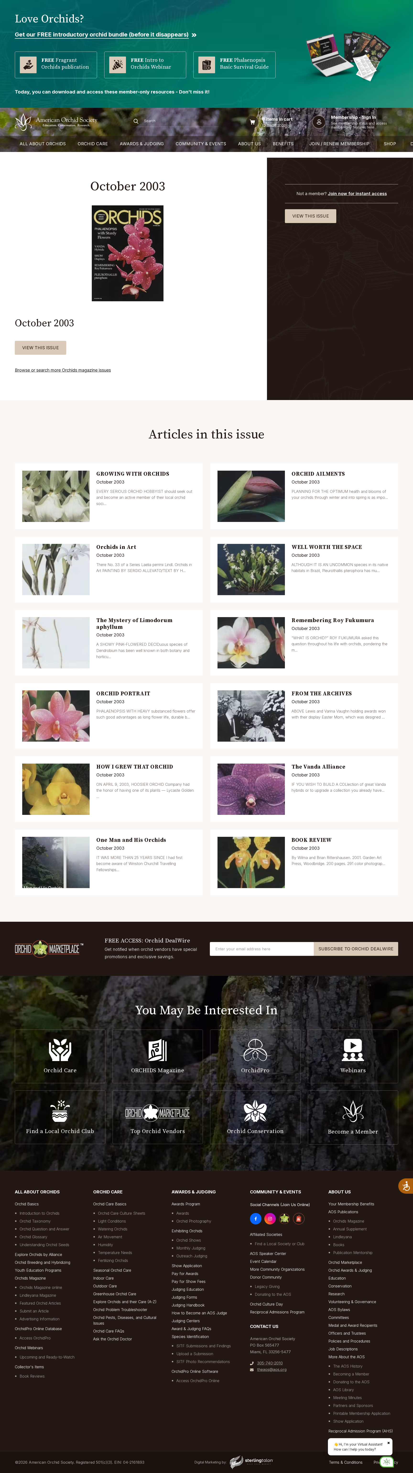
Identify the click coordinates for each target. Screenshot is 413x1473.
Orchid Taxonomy (35, 1221)
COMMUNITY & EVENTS (201, 143)
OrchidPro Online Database (38, 1328)
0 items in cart (277, 119)
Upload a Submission (194, 1353)
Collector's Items (29, 1366)
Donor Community (266, 1277)
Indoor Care (103, 1278)
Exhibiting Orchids (187, 1230)
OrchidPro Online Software (195, 1371)
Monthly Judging (190, 1248)
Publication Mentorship (353, 1252)
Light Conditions (112, 1221)
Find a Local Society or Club (279, 1243)
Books (338, 1244)
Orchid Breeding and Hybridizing (42, 1262)
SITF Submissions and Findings (203, 1345)
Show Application (187, 1265)
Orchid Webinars (29, 1347)
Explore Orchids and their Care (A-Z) (125, 1301)
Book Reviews (32, 1376)
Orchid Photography (193, 1221)
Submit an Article (34, 1311)
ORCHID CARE (93, 143)
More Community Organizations (277, 1269)
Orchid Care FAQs (108, 1331)
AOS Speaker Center (268, 1253)
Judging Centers (186, 1320)
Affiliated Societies (266, 1234)
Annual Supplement (350, 1229)
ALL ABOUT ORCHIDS (43, 143)
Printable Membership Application (361, 1413)
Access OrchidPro (35, 1338)
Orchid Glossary (33, 1236)
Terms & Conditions (346, 1462)
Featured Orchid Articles (40, 1303)
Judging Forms (184, 1297)
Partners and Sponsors (353, 1405)
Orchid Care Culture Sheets (121, 1213)
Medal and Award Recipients (352, 1325)
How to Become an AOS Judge (199, 1313)
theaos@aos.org (272, 1369)
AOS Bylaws (339, 1309)
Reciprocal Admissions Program (277, 1312)
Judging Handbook (188, 1305)
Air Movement (110, 1236)
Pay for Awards (185, 1273)
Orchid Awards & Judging (350, 1270)
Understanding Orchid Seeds (44, 1244)
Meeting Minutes (347, 1397)
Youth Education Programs (38, 1270)
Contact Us (264, 1326)
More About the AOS (346, 1356)
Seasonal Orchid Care (112, 1270)
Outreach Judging (191, 1256)
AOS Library (343, 1389)
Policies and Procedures (349, 1341)
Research (336, 1293)
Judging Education (188, 1289)
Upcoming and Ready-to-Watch (47, 1357)
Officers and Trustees (347, 1333)
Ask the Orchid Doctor (112, 1339)
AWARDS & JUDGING (142, 143)
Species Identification (190, 1336)
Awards (182, 1213)
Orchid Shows (188, 1240)
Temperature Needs (115, 1252)
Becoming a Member (351, 1374)
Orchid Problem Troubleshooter (120, 1309)
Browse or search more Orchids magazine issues (63, 370)
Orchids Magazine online (41, 1287)
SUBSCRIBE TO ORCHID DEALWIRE (356, 948)
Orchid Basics (27, 1204)
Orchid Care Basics (109, 1204)
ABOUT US (249, 143)
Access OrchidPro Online (197, 1380)
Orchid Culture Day (266, 1304)
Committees (338, 1317)
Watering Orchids (112, 1229)
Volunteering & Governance (352, 1301)
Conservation (340, 1286)
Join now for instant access (357, 193)
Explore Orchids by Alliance (38, 1254)
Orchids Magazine (30, 1278)
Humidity (105, 1244)
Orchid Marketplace (345, 1262)
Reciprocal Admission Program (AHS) (360, 1431)
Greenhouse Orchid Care (114, 1293)
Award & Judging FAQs (191, 1328)
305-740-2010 (270, 1363)
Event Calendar (263, 1261)
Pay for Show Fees (189, 1281)
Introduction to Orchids (40, 1213)
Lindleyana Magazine (38, 1295)
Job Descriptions (343, 1349)
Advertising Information (40, 1319)
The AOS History (348, 1366)
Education (337, 1278)
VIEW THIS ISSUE (40, 347)
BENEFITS (283, 143)
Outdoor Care (105, 1286)
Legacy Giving (267, 1286)
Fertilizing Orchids (113, 1260)
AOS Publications (343, 1211)
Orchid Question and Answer (44, 1229)
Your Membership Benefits (351, 1204)
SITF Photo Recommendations (203, 1361)
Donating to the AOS (273, 1294)
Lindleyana (342, 1236)
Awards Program (186, 1204)
